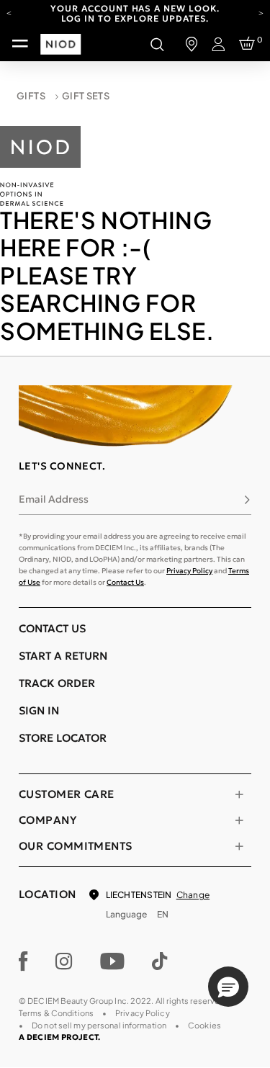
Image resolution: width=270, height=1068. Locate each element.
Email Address (54, 499)
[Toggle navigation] (20, 44)
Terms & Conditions (56, 1013)
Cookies (204, 1025)
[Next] (261, 12)
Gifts (31, 96)
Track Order (57, 683)
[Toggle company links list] (239, 820)
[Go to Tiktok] (160, 961)
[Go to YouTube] (112, 961)
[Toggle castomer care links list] (239, 794)
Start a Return (63, 656)
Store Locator (63, 738)
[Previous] (9, 12)
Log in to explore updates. (135, 18)
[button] (228, 986)
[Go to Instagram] (64, 961)
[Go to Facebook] (23, 961)
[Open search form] (157, 44)
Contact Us (125, 582)
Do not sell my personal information (99, 1025)
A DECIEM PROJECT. (59, 1037)
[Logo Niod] (40, 164)
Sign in (39, 710)
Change (193, 894)
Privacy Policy (189, 570)
